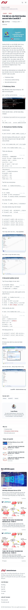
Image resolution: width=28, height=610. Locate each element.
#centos (4, 398)
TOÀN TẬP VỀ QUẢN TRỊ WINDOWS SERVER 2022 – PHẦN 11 (16, 447)
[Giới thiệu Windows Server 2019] (5, 443)
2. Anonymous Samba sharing (11, 431)
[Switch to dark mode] (22, 2)
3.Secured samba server (9, 433)
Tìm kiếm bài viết (5, 602)
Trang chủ (3, 7)
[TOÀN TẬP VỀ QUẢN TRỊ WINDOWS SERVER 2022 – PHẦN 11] (5, 448)
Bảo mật (3, 587)
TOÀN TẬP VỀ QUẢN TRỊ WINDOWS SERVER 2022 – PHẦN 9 (16, 458)
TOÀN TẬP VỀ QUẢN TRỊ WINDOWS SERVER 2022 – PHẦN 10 (16, 453)
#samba (16, 398)
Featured (4, 488)
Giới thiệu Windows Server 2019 (15, 442)
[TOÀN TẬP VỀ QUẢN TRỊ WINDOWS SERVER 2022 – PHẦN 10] (5, 453)
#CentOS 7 (10, 398)
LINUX (10, 13)
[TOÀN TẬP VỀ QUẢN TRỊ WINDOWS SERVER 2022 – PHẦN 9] (5, 459)
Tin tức (2, 593)
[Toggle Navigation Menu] (25, 2)
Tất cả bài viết (4, 600)
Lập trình (3, 589)
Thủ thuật (3, 591)
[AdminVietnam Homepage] (4, 2)
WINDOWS (5, 517)
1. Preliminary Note (8, 429)
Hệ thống (3, 584)
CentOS (8, 7)
